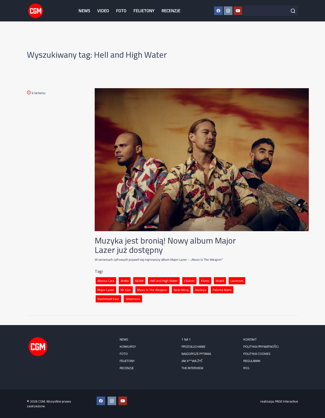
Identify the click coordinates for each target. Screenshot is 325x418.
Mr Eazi (126, 290)
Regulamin (251, 361)
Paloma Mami (222, 290)
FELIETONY (143, 11)
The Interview (192, 368)
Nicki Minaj (181, 290)
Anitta (125, 281)
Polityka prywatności (261, 346)
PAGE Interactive (286, 401)
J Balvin (189, 281)
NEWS (84, 11)
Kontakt (250, 339)
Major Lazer (106, 290)
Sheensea (133, 299)
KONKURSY (128, 346)
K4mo (205, 281)
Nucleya (200, 290)
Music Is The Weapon (152, 290)
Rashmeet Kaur (108, 299)
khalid (220, 281)
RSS (246, 368)
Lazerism (237, 281)
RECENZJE (171, 11)
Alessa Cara (106, 281)
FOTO (121, 11)
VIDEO (103, 11)
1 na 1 (186, 339)
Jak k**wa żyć (192, 361)
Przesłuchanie (193, 346)
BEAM (139, 281)
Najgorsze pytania (196, 354)
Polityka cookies (257, 354)
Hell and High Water (164, 281)
